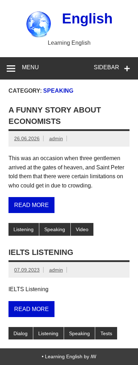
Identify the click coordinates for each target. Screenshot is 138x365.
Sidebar (106, 67)
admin (56, 138)
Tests (106, 333)
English (87, 18)
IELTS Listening (40, 252)
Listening (23, 229)
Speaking (54, 229)
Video (82, 229)
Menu (30, 67)
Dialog (20, 333)
